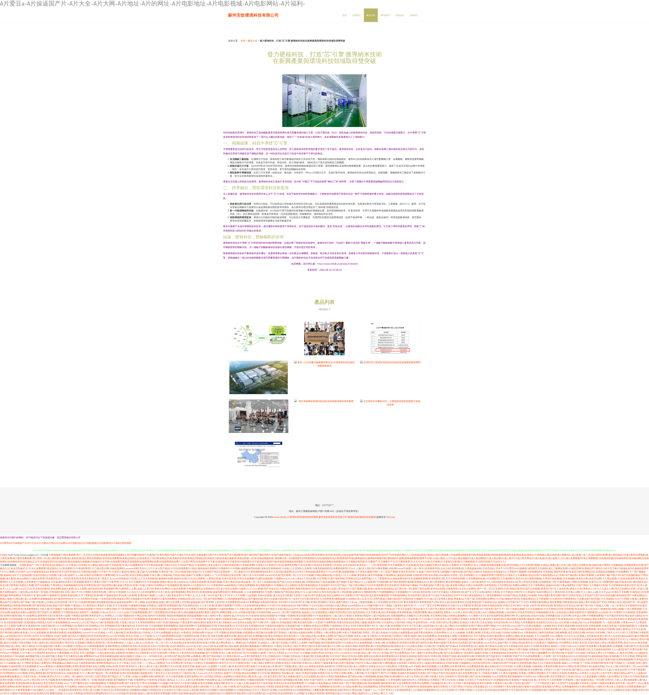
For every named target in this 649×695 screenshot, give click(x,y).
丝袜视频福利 (534, 571)
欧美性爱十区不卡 (67, 602)
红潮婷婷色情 (368, 591)
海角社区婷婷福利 (270, 568)
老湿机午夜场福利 (406, 673)
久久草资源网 (380, 602)
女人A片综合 (291, 652)
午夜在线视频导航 (295, 649)
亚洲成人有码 (467, 618)
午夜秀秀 (113, 581)
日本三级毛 (164, 591)
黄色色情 (425, 591)
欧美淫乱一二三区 (366, 564)
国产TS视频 (284, 666)
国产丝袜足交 (271, 588)
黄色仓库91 (177, 595)
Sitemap (390, 517)
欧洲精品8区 (191, 605)
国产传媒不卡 (44, 612)
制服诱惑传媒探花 (216, 669)
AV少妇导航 (206, 676)
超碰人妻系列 (623, 629)
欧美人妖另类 (165, 656)
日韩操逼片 (145, 652)
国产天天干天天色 (474, 591)
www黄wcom (516, 629)
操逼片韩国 (278, 669)
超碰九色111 (202, 666)
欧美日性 (236, 652)
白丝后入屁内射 (190, 689)
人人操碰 (351, 575)
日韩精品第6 (312, 581)
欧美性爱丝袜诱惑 (56, 632)
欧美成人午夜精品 (181, 632)
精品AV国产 (534, 575)
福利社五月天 (131, 629)
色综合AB (574, 605)
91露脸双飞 (253, 642)
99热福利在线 (147, 629)
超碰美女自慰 (18, 612)
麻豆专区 (272, 676)
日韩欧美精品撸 (232, 649)
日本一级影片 (271, 622)
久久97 (156, 635)
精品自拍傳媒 (249, 673)
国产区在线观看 (294, 629)
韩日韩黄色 (457, 568)
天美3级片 (27, 595)
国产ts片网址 (319, 639)
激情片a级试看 (200, 686)
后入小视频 (480, 564)
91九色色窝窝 (554, 679)
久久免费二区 (548, 656)
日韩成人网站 (507, 649)
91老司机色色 (47, 564)
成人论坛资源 (561, 622)
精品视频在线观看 (193, 612)
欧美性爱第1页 (436, 578)
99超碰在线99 (625, 568)
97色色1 (98, 608)
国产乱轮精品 (244, 686)
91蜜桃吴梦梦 (486, 575)
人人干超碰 (146, 635)
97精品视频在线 (358, 683)
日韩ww (339, 646)
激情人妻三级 (137, 571)
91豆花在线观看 (179, 568)
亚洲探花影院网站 (538, 602)
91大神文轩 (555, 598)
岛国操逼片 (118, 564)
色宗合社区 (621, 669)
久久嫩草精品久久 (564, 649)
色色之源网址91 (335, 595)
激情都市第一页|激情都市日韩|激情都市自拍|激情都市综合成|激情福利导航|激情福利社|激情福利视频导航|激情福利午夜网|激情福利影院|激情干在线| (353, 558)
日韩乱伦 (51, 602)
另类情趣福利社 (570, 686)
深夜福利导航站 (268, 602)
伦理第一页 (456, 575)
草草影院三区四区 (331, 564)
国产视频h (55, 608)
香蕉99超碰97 (440, 642)
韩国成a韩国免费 (22, 605)
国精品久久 (61, 564)
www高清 (145, 642)
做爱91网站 (490, 625)
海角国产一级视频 (88, 612)
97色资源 (319, 618)
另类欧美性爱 (550, 629)
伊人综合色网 (256, 575)
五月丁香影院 (85, 595)
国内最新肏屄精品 (237, 598)
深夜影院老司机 (129, 646)
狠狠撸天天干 (544, 673)
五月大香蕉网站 (536, 585)
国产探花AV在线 (493, 646)
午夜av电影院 (567, 585)
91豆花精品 (224, 575)
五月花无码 (241, 625)
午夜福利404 (32, 625)
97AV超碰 (18, 656)
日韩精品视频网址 (457, 615)
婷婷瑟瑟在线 (570, 602)
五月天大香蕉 (627, 656)
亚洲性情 (480, 656)
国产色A (599, 595)
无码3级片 (283, 602)
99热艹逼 (469, 598)
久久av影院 (617, 649)
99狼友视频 (381, 568)
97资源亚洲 (199, 618)
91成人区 (432, 598)
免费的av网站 (520, 585)
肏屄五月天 (593, 659)
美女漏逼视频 (342, 629)
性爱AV (436, 564)
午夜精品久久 (78, 605)
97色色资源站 (349, 649)
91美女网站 (359, 585)
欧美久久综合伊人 (591, 673)
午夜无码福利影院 (322, 568)
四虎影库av (516, 632)
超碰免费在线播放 (9, 676)
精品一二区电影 (57, 689)
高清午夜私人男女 (597, 642)
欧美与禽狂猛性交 (124, 625)
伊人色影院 (291, 585)
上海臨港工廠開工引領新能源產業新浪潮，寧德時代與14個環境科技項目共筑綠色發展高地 (259, 377)
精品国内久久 (54, 568)
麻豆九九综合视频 (305, 676)
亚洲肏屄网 (597, 662)
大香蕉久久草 (324, 669)
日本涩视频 (423, 615)
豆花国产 (589, 595)
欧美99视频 (191, 683)
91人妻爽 (9, 571)
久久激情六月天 (476, 615)
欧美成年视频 (214, 581)
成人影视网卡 (257, 608)
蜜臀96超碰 (56, 693)
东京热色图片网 (491, 659)
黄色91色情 (374, 588)
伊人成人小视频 (567, 629)
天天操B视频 (155, 625)
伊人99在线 (263, 673)
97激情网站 (511, 639)
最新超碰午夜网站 (207, 568)
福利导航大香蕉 (53, 656)
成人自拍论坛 (181, 581)
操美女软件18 (631, 585)
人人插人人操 (131, 642)
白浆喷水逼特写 (575, 612)
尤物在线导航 (306, 608)
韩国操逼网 (426, 686)
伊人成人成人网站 (444, 625)
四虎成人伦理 (363, 618)
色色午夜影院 (177, 646)
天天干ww (604, 591)
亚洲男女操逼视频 (381, 618)
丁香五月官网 (432, 605)
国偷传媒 (173, 622)
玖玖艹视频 (385, 605)
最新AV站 (72, 662)
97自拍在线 (162, 646)
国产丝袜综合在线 (113, 629)
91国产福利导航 (336, 578)
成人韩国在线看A (54, 642)
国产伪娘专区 (493, 656)
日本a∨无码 (349, 625)
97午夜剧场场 (425, 585)
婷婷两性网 (525, 662)
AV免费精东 (392, 642)
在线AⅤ (316, 591)
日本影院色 (90, 585)
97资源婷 (120, 591)
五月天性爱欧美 (356, 669)
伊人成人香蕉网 (158, 666)
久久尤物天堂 (241, 608)
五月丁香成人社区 (126, 662)
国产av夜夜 (296, 686)
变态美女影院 (391, 585)
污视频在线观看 (495, 612)
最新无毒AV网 (114, 659)
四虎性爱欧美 (365, 646)
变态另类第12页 (332, 649)
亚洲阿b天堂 (501, 588)
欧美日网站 (239, 679)
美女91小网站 (566, 666)
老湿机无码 (43, 693)
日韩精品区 (274, 656)
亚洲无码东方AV (231, 629)
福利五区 (408, 605)
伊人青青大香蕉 (463, 689)
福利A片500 (35, 646)
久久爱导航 (632, 632)
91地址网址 (390, 666)
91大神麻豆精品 (242, 689)
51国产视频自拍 (124, 615)
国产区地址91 (72, 571)
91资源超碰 (153, 581)
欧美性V (622, 618)
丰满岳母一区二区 (168, 571)
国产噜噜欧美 (257, 659)
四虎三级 (226, 666)
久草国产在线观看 (586, 646)
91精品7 (409, 622)
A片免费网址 (444, 666)
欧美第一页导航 (39, 591)
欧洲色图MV (396, 676)
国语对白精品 (358, 629)
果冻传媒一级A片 (194, 629)
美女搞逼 (579, 608)
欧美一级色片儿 (103, 578)
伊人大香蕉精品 (420, 679)
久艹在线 (585, 662)
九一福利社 (632, 639)
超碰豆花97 (255, 683)
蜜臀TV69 (333, 639)
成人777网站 (23, 662)
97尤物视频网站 (385, 591)
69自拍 (589, 632)
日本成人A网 (572, 591)
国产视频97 (342, 581)
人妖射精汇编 (602, 575)
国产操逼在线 (318, 595)
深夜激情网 (561, 632)
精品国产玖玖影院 (9, 602)
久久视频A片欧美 (598, 585)
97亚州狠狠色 (546, 649)
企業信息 (399, 15)
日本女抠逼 (486, 622)
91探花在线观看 (552, 662)
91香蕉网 (567, 679)
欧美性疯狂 (36, 683)
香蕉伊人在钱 (104, 605)
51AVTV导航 (621, 598)
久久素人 (609, 669)
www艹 (67, 683)
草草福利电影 (537, 659)
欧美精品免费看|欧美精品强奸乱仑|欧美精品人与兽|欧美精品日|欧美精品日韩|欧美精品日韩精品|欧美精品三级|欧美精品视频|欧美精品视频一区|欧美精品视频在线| (188, 558)
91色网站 (351, 598)
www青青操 (46, 666)
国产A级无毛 (131, 683)
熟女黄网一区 (288, 575)
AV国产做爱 (60, 635)
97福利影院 (591, 612)
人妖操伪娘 (258, 618)
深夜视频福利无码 (73, 585)
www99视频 (244, 618)
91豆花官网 (304, 564)
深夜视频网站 (398, 615)
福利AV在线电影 (156, 615)
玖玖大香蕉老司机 (513, 646)
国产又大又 (51, 669)
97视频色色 (551, 642)
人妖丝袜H (510, 612)
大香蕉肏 (642, 625)
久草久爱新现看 (633, 608)
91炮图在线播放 (605, 683)
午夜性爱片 (629, 646)
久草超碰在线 (268, 581)
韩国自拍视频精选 (176, 615)
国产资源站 (280, 632)
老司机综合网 (286, 659)
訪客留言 (414, 15)
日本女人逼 (360, 635)
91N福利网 (382, 581)
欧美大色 (643, 689)
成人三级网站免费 (557, 568)
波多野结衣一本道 (425, 622)
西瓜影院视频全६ (117, 554)
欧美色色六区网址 (391, 635)
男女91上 (144, 568)
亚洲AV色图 (6, 679)
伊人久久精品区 (302, 659)
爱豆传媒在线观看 (83, 608)
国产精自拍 (557, 652)
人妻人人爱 (620, 679)
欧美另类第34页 (240, 666)
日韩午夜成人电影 (382, 598)
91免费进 (539, 642)
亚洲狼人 (275, 689)
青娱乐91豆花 (276, 564)
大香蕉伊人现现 (587, 683)
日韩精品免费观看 (586, 629)
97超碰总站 (526, 679)
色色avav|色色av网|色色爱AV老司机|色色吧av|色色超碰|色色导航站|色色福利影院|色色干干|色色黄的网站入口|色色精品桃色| (361, 554)
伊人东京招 (614, 635)
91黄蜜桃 (168, 639)
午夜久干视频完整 (351, 632)
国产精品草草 (65, 639)
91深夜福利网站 (398, 595)
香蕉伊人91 (589, 588)
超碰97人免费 (193, 575)
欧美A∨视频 (456, 679)
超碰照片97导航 (506, 602)
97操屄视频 (313, 642)
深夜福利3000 (256, 625)
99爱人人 (190, 595)
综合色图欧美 (7, 629)
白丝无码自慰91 (581, 656)
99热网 (52, 575)
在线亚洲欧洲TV (49, 625)
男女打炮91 (308, 646)
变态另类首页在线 (52, 683)
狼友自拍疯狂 (275, 635)
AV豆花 (74, 652)
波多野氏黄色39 (375, 629)
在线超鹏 (573, 683)
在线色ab (487, 571)
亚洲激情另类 (111, 622)
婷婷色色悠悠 (316, 666)
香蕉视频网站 (170, 625)
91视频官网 (165, 686)
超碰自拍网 (306, 632)
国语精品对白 (15, 635)
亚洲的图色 (30, 622)
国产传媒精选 (293, 612)
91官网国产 (200, 669)
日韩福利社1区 (211, 588)
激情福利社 (310, 669)
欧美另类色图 (388, 659)
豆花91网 (566, 615)
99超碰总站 (383, 615)
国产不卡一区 (501, 608)
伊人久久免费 (237, 595)
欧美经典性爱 (599, 639)
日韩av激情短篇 (37, 673)
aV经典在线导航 (246, 612)
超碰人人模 (144, 693)
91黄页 (406, 635)
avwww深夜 (131, 568)
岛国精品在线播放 (605, 571)
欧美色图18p (221, 646)
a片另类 (560, 575)
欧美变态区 (581, 625)
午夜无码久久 (176, 683)
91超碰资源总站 (39, 571)
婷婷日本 (399, 646)
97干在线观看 (24, 575)
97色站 (468, 686)
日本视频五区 (438, 629)
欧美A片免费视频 (250, 602)
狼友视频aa (324, 683)
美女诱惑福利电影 (13, 622)
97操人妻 (154, 575)
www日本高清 (272, 575)
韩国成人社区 (44, 622)
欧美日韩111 (337, 686)
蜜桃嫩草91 (544, 652)
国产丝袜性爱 (159, 652)
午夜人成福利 (223, 615)
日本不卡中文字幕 (411, 625)
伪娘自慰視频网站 (395, 669)
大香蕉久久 (261, 564)
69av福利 (444, 575)
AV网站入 (110, 615)
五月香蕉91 (265, 629)
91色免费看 (622, 571)
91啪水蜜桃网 (68, 554)
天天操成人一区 (273, 618)
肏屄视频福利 (515, 676)
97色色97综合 (573, 676)
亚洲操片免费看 (223, 605)
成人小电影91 (360, 666)
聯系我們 (385, 15)
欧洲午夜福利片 (152, 598)
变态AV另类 (132, 635)
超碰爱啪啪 (365, 642)
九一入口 (419, 605)
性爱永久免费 (26, 585)
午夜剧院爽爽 (420, 612)
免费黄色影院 (340, 568)
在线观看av (249, 632)
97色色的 (316, 564)
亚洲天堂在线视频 (129, 673)
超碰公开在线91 (339, 588)
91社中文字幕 (609, 568)
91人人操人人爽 (605, 588)
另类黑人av (20, 679)
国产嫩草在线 (80, 683)
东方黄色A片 (374, 635)
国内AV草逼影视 (470, 608)
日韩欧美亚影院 (541, 646)
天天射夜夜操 (616, 585)
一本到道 (151, 656)
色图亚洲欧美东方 (223, 683)
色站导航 (433, 575)
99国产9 (517, 656)
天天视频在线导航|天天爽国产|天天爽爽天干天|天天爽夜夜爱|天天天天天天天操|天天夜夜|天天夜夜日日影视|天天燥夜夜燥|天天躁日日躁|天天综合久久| (426, 561)
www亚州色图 (116, 635)
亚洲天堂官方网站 (588, 689)
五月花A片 (625, 676)
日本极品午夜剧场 (314, 693)
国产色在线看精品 (399, 652)
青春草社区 (192, 591)
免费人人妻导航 (355, 673)
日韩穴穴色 (223, 639)
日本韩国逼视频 (632, 686)
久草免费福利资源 (475, 578)
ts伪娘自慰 (365, 679)
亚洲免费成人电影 (324, 612)
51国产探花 (100, 676)
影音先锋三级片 (239, 575)
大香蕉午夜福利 (115, 649)
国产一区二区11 (485, 588)
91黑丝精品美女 (249, 629)
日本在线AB (349, 564)
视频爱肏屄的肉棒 (250, 568)
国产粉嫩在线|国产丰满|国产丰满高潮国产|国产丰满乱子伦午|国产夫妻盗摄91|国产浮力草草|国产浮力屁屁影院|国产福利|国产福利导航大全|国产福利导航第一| (210, 554)
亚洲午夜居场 (229, 578)
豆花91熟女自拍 (231, 581)
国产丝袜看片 (511, 662)
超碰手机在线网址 (423, 632)
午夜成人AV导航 (77, 564)
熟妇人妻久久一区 (383, 693)
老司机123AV (31, 635)
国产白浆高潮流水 (453, 652)
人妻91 (110, 591)
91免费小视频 (272, 591)
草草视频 (391, 612)
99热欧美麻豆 (640, 676)
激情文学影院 (440, 686)
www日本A (490, 642)
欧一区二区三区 (159, 642)
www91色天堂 (193, 646)
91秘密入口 (244, 588)
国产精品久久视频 (343, 635)
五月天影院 (479, 635)
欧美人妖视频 (442, 571)
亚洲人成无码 (483, 618)
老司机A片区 (395, 602)
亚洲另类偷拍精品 (307, 585)
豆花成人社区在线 (490, 632)
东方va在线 (122, 575)
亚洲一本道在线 (557, 612)
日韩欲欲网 (451, 662)
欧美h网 (98, 595)
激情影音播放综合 (416, 581)
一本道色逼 (412, 618)
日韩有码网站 (386, 686)
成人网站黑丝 (15, 608)
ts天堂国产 (319, 622)
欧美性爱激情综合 (388, 656)
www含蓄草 (556, 635)
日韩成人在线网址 (223, 676)
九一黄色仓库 (557, 591)
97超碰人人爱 (601, 605)
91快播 (285, 656)
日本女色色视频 (245, 578)
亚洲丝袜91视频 (408, 585)
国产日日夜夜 (42, 585)
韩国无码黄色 (561, 571)
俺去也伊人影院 (633, 615)
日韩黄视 (568, 608)
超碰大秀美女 (124, 585)
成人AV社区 (238, 615)
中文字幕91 (531, 652)
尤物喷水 (411, 615)
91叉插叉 (25, 676)
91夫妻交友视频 (522, 666)
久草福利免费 (247, 564)
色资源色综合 (339, 669)
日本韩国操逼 (15, 618)
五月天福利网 (541, 635)
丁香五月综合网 (97, 649)
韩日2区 (69, 642)
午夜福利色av (498, 618)
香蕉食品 (458, 598)
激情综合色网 (371, 656)
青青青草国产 (426, 602)
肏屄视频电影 (178, 591)
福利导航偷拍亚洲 (330, 642)
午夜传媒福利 (468, 683)
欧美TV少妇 (432, 595)
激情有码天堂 (45, 615)
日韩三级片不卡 (73, 591)
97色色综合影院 (273, 679)
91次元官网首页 (174, 662)
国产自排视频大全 (320, 588)
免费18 (20, 625)
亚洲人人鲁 (225, 652)
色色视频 (395, 625)
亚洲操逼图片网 (288, 622)
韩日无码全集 (328, 591)
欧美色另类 (582, 578)
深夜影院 (120, 652)
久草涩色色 (185, 652)
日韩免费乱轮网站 (485, 598)
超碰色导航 (598, 666)
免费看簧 (330, 622)
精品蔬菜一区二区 (250, 581)
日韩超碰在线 (292, 625)
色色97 (527, 646)
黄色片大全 (576, 588)
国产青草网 (207, 602)
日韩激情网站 (303, 689)
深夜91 (244, 659)
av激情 (261, 652)
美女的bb (50, 652)
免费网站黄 (345, 659)
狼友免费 (55, 588)
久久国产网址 (456, 686)
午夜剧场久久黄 (486, 629)
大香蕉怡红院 (456, 591)
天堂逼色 (547, 571)
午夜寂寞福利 (324, 615)
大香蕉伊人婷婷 (193, 649)
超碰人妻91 (165, 602)
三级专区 (397, 605)
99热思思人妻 (546, 683)
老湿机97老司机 (312, 629)
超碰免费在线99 (401, 578)
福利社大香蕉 (492, 591)
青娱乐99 (83, 625)
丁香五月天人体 (161, 673)
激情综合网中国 (314, 649)
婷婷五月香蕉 (92, 581)
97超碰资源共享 (112, 595)
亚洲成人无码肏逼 (586, 635)
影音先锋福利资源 (339, 608)
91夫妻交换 (582, 598)
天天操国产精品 (210, 571)
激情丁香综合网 (420, 588)
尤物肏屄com (229, 622)
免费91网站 (358, 659)
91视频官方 (420, 598)
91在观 (356, 652)
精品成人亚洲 (270, 666)
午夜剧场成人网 (242, 676)
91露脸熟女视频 (136, 605)
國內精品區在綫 (333, 689)
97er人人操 (355, 568)
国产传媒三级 (27, 602)
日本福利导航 (263, 612)
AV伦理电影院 (7, 673)
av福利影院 (230, 585)
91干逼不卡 (104, 571)
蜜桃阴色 (275, 673)
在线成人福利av (166, 679)
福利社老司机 (244, 635)
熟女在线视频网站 (367, 686)
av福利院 (31, 612)
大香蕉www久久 (629, 622)
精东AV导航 (626, 652)
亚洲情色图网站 (381, 639)
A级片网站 (302, 605)
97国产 (104, 581)
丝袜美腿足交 (480, 686)
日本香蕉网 (197, 679)
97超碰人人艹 (209, 575)
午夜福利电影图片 (626, 625)
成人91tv (148, 659)
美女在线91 (214, 564)
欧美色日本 (397, 639)
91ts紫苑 (92, 564)
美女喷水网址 (348, 618)
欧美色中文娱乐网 (291, 662)
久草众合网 (309, 578)
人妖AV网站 (612, 676)
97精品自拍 (141, 615)
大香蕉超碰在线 (473, 568)
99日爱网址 (565, 642)
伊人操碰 (139, 602)
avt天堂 (245, 656)
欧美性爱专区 (74, 689)
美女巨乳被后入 (19, 568)
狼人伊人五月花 (451, 683)
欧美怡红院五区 (146, 646)
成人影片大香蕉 (325, 676)
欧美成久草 (423, 673)
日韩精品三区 (96, 625)
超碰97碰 (416, 635)
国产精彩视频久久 (217, 598)
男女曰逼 (356, 689)
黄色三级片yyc (300, 666)
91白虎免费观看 (531, 656)
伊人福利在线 (522, 615)
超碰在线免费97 (125, 602)
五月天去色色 (638, 629)
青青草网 (382, 564)
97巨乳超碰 (247, 669)
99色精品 (389, 608)
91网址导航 (110, 608)
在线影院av (307, 618)
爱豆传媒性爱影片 (305, 615)
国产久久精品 (451, 649)
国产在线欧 (282, 642)
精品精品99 (12, 659)
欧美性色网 (40, 595)
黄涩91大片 (225, 662)
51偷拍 (13, 693)
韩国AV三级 (369, 615)
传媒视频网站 (74, 632)
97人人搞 (306, 591)
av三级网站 (158, 662)
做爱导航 (366, 578)
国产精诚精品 (249, 649)
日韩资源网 (594, 625)
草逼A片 (196, 571)
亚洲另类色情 (98, 591)
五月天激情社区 (137, 581)
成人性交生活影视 (282, 595)
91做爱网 (506, 656)
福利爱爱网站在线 (171, 635)
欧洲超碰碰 (378, 679)
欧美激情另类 (432, 568)
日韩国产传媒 (449, 656)
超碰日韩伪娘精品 (434, 662)
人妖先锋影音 (403, 683)
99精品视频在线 (323, 575)
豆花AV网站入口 (442, 632)
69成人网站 (340, 605)
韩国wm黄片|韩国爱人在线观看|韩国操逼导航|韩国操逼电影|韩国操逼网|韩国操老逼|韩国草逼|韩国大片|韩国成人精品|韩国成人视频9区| (499, 554)
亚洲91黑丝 (317, 652)
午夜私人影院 (214, 618)
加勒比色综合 (288, 605)
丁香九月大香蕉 (275, 652)
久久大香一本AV (204, 595)
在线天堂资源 (609, 625)
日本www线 (422, 649)
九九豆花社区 (124, 618)
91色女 (208, 632)
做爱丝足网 (230, 635)
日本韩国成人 (491, 585)
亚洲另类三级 (453, 608)
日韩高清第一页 (340, 683)
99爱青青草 (569, 598)
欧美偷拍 (514, 679)
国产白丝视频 (532, 588)
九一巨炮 (92, 679)
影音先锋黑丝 (411, 602)
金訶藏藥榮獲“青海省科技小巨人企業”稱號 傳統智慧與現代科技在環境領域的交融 (390, 339)
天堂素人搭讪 (127, 622)
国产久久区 (522, 602)
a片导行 (4, 693)
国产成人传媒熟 (286, 676)
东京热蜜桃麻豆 (30, 666)
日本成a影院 (57, 581)
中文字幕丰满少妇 (375, 612)
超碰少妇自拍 (280, 598)
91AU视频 (21, 673)
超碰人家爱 (67, 588)
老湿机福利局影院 (182, 686)
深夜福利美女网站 (256, 605)
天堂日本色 (141, 625)
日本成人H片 (331, 652)
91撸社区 (73, 629)
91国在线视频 (225, 689)
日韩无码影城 (519, 669)
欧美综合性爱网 (320, 625)
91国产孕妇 (582, 585)
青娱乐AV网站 (162, 588)
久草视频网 (401, 591)
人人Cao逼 (11, 588)
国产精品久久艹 (115, 676)
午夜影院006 (634, 605)
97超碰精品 (43, 581)
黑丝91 (347, 689)
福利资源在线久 (333, 693)
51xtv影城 (257, 588)
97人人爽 (85, 673)
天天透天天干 (472, 679)
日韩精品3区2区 (186, 598)
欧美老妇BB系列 (154, 618)
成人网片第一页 (402, 588)
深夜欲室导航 (281, 686)
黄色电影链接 (258, 571)
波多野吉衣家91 (484, 669)
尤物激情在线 (229, 618)
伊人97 (75, 598)
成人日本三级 (563, 564)
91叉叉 (123, 581)
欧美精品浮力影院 (591, 568)
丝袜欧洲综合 (528, 598)
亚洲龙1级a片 (65, 669)
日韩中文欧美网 (179, 693)
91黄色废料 (186, 622)
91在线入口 (287, 568)
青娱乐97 (179, 649)
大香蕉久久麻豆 (301, 595)
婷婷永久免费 (476, 639)
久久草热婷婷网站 (144, 622)
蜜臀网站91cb (91, 656)
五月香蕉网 (542, 598)
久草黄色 (357, 615)
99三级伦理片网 (100, 568)
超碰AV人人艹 (92, 618)
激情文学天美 (214, 622)
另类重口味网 (473, 632)
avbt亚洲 (336, 571)
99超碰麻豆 (436, 683)
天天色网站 (70, 686)
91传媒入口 (139, 656)
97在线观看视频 (138, 612)
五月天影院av (408, 649)
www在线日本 (350, 679)
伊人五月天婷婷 (445, 689)
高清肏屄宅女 (53, 578)
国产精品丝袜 (355, 676)
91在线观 (411, 564)
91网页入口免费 (297, 642)
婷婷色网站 (14, 595)
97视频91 (23, 669)
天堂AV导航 (436, 649)
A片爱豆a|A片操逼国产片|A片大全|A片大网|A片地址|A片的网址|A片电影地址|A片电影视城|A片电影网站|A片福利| (60, 543)
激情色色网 (290, 564)
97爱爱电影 (607, 581)
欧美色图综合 (134, 632)
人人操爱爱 (369, 581)
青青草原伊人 (96, 615)
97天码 (435, 618)
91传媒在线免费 (149, 686)
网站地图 (126, 543)
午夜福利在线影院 (274, 625)
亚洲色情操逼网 (624, 659)
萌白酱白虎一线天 (291, 673)
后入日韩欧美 (322, 608)
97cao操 (124, 612)
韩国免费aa (340, 676)
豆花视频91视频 (83, 642)
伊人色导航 (383, 652)
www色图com (355, 605)
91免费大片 (398, 618)
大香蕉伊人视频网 (516, 571)
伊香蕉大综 (323, 673)
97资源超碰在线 (502, 669)
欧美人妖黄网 (129, 595)
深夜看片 (349, 595)
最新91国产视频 (61, 605)
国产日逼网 (438, 646)
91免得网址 (201, 564)
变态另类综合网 (576, 632)
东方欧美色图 (40, 686)
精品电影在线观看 (516, 618)
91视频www (279, 578)
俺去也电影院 (435, 612)
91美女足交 (107, 689)
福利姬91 (329, 666)
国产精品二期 (344, 585)
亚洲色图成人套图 (447, 635)
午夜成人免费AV (638, 598)
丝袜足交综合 (376, 666)
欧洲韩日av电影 (153, 639)
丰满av (367, 662)
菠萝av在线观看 (28, 649)
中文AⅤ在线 (315, 605)
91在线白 (394, 632)
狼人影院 (11, 578)
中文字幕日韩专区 (308, 598)
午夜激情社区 (465, 635)
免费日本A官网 (272, 662)
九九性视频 (151, 571)
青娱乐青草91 (599, 618)
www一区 (201, 598)
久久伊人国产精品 (160, 568)
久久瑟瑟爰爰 (589, 676)
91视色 (277, 646)
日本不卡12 (502, 568)
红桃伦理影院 (587, 686)
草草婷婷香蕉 (404, 612)
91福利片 (600, 686)
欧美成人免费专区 (41, 662)
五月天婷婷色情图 (455, 578)
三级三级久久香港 (341, 615)
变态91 (519, 578)
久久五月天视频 (305, 575)
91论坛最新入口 (39, 689)
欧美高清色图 (373, 659)
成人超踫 (479, 646)
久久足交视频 (15, 581)
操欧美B (241, 693)
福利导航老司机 (623, 581)
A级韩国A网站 (48, 639)
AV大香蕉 (190, 608)
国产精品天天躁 (274, 608)
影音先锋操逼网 (64, 679)
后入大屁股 (81, 588)
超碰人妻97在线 (586, 602)
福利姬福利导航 (599, 656)
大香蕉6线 (166, 575)
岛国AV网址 (542, 591)
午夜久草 (62, 575)
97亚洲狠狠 (138, 618)
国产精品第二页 (99, 673)
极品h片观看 (10, 642)
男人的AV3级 (465, 612)
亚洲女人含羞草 (303, 568)
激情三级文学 (211, 612)
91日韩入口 (135, 578)
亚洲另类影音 (121, 689)
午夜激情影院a (194, 588)
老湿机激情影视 (294, 669)
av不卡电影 (414, 666)
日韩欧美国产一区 (28, 564)
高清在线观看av (226, 625)
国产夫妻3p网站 (635, 595)
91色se (103, 612)
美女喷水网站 (457, 585)
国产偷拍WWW (61, 598)
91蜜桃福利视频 (62, 666)
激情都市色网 (165, 578)
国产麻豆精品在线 (41, 605)
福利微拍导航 (176, 629)
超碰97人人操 (75, 575)
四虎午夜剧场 (346, 662)
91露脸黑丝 (229, 693)
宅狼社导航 (263, 649)
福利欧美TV (160, 676)
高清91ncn (594, 581)
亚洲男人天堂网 (180, 602)
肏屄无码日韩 (95, 588)
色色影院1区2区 (544, 622)
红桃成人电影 (548, 564)
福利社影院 (199, 622)
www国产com (22, 571)
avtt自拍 (603, 612)
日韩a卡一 (97, 629)
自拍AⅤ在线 (537, 615)
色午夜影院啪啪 (533, 578)
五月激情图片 (507, 578)
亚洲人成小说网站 (449, 618)
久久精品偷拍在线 (104, 652)
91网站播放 (389, 662)
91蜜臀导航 (109, 575)
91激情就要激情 (95, 646)
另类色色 (295, 656)
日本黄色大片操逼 (581, 639)
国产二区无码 (83, 554)
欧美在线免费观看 (294, 683)
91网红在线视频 (578, 581)
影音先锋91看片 (559, 595)
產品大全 (370, 15)
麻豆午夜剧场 (365, 649)
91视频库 (223, 568)
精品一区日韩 (596, 679)
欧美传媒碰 (527, 635)
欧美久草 (602, 635)
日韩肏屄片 (450, 676)
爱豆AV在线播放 (518, 568)
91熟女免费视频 (245, 585)
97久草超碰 (607, 598)
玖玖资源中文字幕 (171, 689)
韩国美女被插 (105, 679)
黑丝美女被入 (291, 635)
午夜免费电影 (304, 639)
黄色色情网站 (169, 598)
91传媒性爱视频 (86, 602)
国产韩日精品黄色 (290, 591)
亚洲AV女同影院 (92, 575)
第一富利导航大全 (561, 639)
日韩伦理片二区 (627, 666)
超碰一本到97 (426, 571)
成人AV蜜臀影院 (133, 564)
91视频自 (279, 585)
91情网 (86, 591)
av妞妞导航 (185, 571)
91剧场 (505, 632)
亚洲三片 (399, 686)
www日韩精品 (120, 578)
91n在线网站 (29, 615)
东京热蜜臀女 (149, 591)
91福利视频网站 (96, 683)
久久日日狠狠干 (496, 686)
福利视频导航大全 (34, 656)
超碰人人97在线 (570, 662)
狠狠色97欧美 (512, 598)
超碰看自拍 (146, 673)
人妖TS (408, 676)
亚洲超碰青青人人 (405, 689)
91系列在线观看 (157, 608)
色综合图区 (23, 578)
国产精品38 (362, 595)
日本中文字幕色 (439, 591)
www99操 (642, 666)
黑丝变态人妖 (442, 602)
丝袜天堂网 (217, 635)
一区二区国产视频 (387, 571)
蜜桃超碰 (340, 598)
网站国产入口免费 (447, 639)
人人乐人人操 (183, 679)
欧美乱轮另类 (479, 605)
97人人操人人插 (589, 591)
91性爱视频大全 (67, 625)
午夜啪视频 (55, 554)
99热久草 (615, 575)
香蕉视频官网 (110, 588)
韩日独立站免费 (264, 632)
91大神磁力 (311, 683)
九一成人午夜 (382, 625)
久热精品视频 (517, 608)
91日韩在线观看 (99, 554)
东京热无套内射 (109, 639)
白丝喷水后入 (184, 618)
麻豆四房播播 (429, 666)
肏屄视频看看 (232, 659)
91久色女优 (503, 625)
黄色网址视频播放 (249, 646)
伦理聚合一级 (321, 632)
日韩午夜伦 (442, 622)
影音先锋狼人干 (515, 564)
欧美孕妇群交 (101, 635)
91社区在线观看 (374, 585)
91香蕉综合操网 (8, 669)
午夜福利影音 (83, 568)
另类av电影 (543, 595)
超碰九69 (20, 639)
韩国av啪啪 (617, 608)
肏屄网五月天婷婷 (537, 568)
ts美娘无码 (497, 662)
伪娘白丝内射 (85, 686)
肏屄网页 (478, 649)
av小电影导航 (371, 605)
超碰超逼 (195, 602)
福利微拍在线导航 (527, 639)
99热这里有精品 (525, 612)
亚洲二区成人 (637, 588)
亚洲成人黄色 (445, 598)
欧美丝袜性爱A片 (325, 646)
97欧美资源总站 (564, 618)
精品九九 (537, 662)
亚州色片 (176, 673)
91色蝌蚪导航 (146, 676)
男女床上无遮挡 (614, 686)
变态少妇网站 (622, 588)
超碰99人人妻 (413, 659)
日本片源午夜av (164, 649)
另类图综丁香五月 (439, 679)
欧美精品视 (298, 581)
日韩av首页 (111, 666)
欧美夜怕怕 (117, 642)
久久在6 (67, 693)
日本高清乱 (488, 568)
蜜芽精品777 (323, 571)
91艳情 (231, 686)
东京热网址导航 (438, 615)
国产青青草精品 (448, 669)
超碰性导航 (383, 676)
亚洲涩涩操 (188, 666)
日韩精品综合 (353, 578)
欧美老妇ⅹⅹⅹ (510, 581)
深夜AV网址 (596, 669)
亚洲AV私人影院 (310, 662)
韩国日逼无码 (517, 588)
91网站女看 (543, 676)
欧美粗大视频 (424, 564)
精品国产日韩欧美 (402, 598)
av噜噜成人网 (198, 656)
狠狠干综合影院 (82, 669)
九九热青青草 (327, 598)
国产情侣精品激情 (9, 632)
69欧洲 (392, 568)
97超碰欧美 (604, 608)
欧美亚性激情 (484, 683)
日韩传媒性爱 (56, 591)
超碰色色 (100, 659)
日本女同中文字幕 (299, 602)
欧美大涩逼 (233, 669)
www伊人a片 (78, 622)
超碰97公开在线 (232, 673)
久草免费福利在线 (383, 646)
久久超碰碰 (85, 629)
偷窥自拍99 (86, 635)
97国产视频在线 (358, 588)
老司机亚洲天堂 (416, 595)
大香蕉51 (173, 652)
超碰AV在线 (180, 578)
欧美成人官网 (207, 642)
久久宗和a (360, 571)
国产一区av (424, 629)
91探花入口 (339, 575)
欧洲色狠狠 (206, 591)
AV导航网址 (466, 564)
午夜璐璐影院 (210, 662)
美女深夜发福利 (514, 686)
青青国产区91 (548, 588)
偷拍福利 (637, 581)
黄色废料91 (69, 568)
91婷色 (146, 632)
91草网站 (305, 625)
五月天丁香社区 (260, 689)
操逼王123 (255, 666)
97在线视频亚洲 (173, 585)
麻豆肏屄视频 (453, 581)
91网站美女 (266, 646)
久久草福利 (529, 591)
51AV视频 (66, 646)
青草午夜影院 (335, 679)
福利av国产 (104, 564)
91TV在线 (413, 591)
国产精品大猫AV (472, 571)
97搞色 (516, 683)
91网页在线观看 (197, 581)
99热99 (518, 591)
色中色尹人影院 (610, 673)
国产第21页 (586, 605)
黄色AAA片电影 (208, 689)
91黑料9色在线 (344, 666)
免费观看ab (406, 632)
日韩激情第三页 (547, 581)
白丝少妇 (445, 568)
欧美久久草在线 (274, 571)
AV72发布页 (486, 608)
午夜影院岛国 (256, 639)
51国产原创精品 (582, 618)
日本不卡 (458, 595)
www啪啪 (639, 652)
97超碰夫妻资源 (329, 662)
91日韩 (427, 646)
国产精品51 (356, 581)
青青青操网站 (431, 669)
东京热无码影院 (41, 588)
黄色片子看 (218, 659)
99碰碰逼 (143, 608)
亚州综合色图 (437, 588)
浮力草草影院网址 (127, 608)
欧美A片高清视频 (74, 581)
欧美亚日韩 (575, 571)
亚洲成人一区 (105, 632)
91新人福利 (209, 615)
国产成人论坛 (284, 581)
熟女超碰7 (451, 673)
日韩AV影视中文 (365, 625)
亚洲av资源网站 (59, 659)
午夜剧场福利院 (408, 629)
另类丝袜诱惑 (466, 646)
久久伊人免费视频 (160, 632)
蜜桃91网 (372, 571)
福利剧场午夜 (388, 683)
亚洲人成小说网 (91, 689)
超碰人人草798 (145, 588)
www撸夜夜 (12, 649)
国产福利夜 (571, 575)
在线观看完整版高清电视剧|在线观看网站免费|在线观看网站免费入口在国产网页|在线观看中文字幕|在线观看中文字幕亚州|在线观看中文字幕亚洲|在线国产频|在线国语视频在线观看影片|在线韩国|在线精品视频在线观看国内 (228, 561)
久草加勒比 (56, 585)
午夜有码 (151, 679)
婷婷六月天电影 (291, 618)
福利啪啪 (462, 639)
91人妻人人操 (141, 666)
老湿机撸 (614, 656)
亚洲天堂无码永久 (408, 571)
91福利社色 (428, 659)
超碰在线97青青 (600, 564)
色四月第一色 (622, 683)
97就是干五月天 (616, 639)
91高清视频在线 (499, 679)
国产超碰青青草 (175, 608)
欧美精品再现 (494, 605)
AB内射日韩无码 (481, 662)
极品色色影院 (500, 689)
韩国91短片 (423, 656)
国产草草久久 (388, 689)
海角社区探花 (344, 622)
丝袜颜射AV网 (474, 659)
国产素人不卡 (222, 595)
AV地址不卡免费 (619, 591)
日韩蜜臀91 (162, 629)
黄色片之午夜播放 (517, 575)
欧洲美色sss (574, 673)
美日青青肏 (12, 585)
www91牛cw (90, 632)
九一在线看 (628, 662)
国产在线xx (451, 646)
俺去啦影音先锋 (465, 656)
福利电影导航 (108, 618)
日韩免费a (269, 639)
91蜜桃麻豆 (53, 595)
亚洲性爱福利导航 (81, 666)
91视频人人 (612, 652)
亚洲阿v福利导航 (12, 615)
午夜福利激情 (604, 646)
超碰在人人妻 (267, 642)
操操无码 (406, 679)
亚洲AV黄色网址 (495, 635)
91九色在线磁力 (154, 669)
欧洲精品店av (61, 649)
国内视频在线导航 (292, 679)
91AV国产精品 (185, 564)
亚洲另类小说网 (61, 615)
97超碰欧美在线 (262, 669)
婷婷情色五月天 (258, 656)
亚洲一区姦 (139, 585)
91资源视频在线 (537, 689)
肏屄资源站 (359, 612)
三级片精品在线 (307, 635)
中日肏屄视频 (176, 676)
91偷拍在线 (456, 571)
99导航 (363, 608)
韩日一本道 (522, 605)
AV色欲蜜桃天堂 (178, 659)
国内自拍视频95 (268, 615)
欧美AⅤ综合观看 (458, 642)
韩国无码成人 (570, 689)
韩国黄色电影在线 (496, 564)
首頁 (344, 15)
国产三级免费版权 (157, 612)
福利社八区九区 (84, 676)
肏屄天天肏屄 (559, 673)
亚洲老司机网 (407, 642)
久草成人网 (378, 642)
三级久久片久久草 (615, 632)
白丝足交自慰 (547, 618)
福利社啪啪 (126, 656)
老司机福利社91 (480, 581)
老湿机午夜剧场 (407, 656)
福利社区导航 (45, 649)
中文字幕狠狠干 (396, 564)
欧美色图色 (387, 588)
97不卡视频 (220, 632)
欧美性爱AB (456, 602)
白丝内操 (328, 605)
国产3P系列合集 (633, 649)
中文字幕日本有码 (613, 615)
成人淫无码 (279, 629)
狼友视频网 (374, 683)
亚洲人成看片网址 (338, 602)
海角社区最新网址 (426, 689)
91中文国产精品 (338, 656)
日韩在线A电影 (89, 571)
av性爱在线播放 (532, 625)
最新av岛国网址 (414, 669)
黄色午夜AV (233, 656)
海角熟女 (91, 605)
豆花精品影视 (321, 656)
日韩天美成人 (576, 595)
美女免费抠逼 (535, 669)
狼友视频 (138, 639)
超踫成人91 (308, 612)
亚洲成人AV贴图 (527, 595)
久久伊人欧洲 (207, 605)
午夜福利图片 (132, 649)
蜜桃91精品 (166, 581)
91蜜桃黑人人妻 (127, 588)
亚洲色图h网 (22, 683)
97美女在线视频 (148, 683)
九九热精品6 (617, 689)
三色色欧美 (563, 588)
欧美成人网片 (176, 612)
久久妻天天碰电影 (507, 673)
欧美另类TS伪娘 (612, 662)
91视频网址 (465, 662)
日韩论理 (435, 656)
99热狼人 (41, 602)
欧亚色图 (192, 659)
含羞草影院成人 (28, 659)
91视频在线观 (554, 689)
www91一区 (278, 612)
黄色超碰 (310, 571)
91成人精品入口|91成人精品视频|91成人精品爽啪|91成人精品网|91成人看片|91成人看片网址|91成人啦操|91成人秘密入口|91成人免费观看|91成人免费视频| (515, 558)
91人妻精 (440, 659)
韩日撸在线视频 (46, 618)
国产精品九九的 (580, 669)
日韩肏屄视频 (532, 564)
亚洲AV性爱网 (585, 575)
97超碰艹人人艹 (371, 689)
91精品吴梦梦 (37, 578)
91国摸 (10, 639)
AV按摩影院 (492, 578)
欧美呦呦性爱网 (419, 578)
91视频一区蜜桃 (286, 615)
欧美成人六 (26, 632)
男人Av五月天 (364, 598)
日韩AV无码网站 (154, 585)
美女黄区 (468, 652)
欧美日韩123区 (343, 612)
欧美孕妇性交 (288, 689)
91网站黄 (18, 598)
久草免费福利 (528, 622)
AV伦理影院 (46, 635)
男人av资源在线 (213, 629)
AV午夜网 (238, 662)
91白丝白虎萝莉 (196, 578)
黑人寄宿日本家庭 (528, 581)
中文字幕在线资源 (153, 564)
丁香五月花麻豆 (403, 608)
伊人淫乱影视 (344, 591)
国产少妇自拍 (564, 669)
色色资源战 (152, 602)
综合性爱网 (471, 629)
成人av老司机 (269, 693)
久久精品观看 (609, 578)
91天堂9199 (273, 605)
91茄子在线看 (254, 693)
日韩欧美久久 (566, 659)
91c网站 (513, 642)
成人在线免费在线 (467, 673)
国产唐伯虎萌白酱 (106, 585)
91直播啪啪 (616, 564)
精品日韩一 (271, 659)
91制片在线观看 (474, 585)
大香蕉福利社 (531, 632)
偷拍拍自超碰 (404, 575)
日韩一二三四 (144, 662)
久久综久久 (570, 635)
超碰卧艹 (215, 666)
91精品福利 (496, 581)
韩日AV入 (604, 689)
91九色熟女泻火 (349, 642)
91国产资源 (161, 622)
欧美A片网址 (475, 625)
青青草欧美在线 (75, 618)
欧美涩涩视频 (205, 683)
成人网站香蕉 (223, 642)
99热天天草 (509, 605)
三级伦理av (24, 591)
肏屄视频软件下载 (122, 679)
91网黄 (601, 676)
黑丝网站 (454, 622)
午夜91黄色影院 (435, 581)
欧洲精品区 (588, 571)
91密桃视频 (369, 676)
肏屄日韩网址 (491, 649)
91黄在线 (67, 608)
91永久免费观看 (37, 568)
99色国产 (570, 652)
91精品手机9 (437, 673)
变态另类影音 (557, 676)
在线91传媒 (351, 646)
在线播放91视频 (138, 689)
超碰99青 (502, 642)
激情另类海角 (546, 632)
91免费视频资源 (474, 666)
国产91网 (258, 622)
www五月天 (25, 588)
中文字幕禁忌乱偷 (72, 656)
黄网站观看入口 (239, 591)
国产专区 (601, 602)
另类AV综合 (170, 564)
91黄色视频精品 (61, 622)
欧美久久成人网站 (253, 662)
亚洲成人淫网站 (527, 673)
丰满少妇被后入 (428, 639)
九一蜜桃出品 (238, 642)
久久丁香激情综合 (381, 578)
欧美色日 (278, 683)
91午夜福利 (628, 612)
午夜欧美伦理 (420, 575)
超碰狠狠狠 (348, 571)
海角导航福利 (302, 588)
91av (585, 622)
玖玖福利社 (387, 622)
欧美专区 (485, 679)
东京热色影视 (150, 578)
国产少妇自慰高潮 (375, 669)
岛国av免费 (351, 686)
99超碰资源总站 (26, 693)
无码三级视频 (86, 652)
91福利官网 (575, 568)
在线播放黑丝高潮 (633, 564)
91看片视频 (521, 649)
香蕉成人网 (533, 618)
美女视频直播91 (264, 585)
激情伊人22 (189, 585)
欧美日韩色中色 (582, 666)
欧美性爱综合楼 (434, 652)
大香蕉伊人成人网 (501, 683)
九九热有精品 (176, 642)
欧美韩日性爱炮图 (93, 693)
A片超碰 (580, 652)
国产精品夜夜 (56, 686)
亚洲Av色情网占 (319, 602)
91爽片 (400, 659)
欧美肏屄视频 (234, 632)
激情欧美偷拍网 (69, 595)
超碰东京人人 (365, 693)
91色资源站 (446, 595)
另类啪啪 (109, 625)
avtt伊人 (299, 571)
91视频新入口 (16, 652)
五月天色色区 (215, 673)
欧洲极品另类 (277, 649)
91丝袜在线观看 (626, 578)
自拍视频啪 (366, 639)
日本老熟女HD (564, 656)
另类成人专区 (436, 676)
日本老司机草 (500, 622)
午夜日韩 (399, 622)
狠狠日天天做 (447, 605)
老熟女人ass (450, 612)
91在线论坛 (79, 646)
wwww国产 (517, 625)
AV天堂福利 (252, 615)
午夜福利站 (336, 625)
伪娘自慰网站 (117, 568)
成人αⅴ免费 (30, 598)
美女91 (267, 598)
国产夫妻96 (332, 659)
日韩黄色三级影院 (156, 605)
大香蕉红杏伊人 (415, 662)
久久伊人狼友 (295, 578)
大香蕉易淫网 (550, 666)
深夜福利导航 (521, 659)
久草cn (352, 602)
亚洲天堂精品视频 (138, 575)
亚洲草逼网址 (191, 676)
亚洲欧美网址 (112, 646)
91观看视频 (563, 581)
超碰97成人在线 (194, 639)
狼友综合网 (595, 578)
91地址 (3, 554)
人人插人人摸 (241, 683)
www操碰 (394, 649)
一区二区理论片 (618, 605)
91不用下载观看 (636, 669)
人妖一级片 (418, 568)
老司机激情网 (76, 659)
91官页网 (321, 578)
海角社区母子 (57, 571)
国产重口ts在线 (101, 686)
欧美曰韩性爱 (285, 693)
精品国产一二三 (530, 683)
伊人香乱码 (368, 568)
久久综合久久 (134, 591)
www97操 (207, 646)
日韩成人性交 (614, 602)
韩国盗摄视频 (194, 615)
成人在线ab (382, 632)
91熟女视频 (24, 642)
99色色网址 (210, 679)
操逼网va (289, 571)
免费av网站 (21, 629)
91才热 (499, 598)
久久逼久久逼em (57, 629)
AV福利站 (89, 659)
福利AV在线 (133, 686)
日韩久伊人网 (421, 676)
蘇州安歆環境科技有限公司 (253, 15)
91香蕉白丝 (154, 689)
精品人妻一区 (368, 652)
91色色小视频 (185, 669)
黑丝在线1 (418, 608)
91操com (571, 646)
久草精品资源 (213, 578)
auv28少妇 (591, 608)
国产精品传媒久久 (216, 656)
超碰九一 (466, 581)
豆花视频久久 (470, 575)
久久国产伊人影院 (434, 608)
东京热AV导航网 (605, 629)
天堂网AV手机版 (89, 598)
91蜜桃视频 (63, 652)
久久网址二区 (68, 676)
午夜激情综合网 (190, 635)
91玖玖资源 (318, 659)
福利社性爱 (546, 605)
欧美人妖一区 (259, 676)
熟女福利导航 (304, 622)
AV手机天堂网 (338, 673)
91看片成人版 (441, 585)
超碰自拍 (94, 639)
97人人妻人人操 (218, 686)
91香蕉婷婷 (217, 585)
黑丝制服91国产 (466, 676)
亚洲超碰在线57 (175, 605)
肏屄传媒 (267, 683)
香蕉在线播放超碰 (109, 656)
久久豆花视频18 (533, 608)
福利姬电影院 (138, 669)
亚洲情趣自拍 (552, 615)
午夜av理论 (466, 649)
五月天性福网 (120, 605)
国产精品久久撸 (94, 622)
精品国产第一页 (631, 602)
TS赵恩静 (251, 595)
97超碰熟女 (390, 575)
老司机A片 (73, 635)
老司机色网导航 (494, 615)
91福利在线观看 (230, 564)
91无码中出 (529, 676)
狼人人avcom (200, 673)
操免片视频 (631, 689)
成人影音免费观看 (378, 595)
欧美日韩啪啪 (483, 676)
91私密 (269, 686)
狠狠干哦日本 (332, 618)
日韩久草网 (80, 679)
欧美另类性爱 (392, 629)
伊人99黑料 (615, 612)
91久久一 (113, 612)
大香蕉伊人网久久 (595, 652)
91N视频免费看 (595, 615)
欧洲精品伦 (132, 652)
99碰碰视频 (542, 612)
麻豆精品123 (560, 605)
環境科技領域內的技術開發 (304, 517)
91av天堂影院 (463, 605)
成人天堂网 (507, 659)
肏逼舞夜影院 (256, 591)
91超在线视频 (327, 581)
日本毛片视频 (47, 679)
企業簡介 (356, 15)
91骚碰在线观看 (255, 679)
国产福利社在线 (423, 642)
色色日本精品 (40, 575)
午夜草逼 (401, 662)
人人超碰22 (639, 673)
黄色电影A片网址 (551, 686)
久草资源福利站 (497, 652)
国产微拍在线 (255, 598)
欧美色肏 (131, 693)
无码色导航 (179, 575)
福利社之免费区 (450, 564)
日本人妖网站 (468, 588)
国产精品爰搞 (475, 642)
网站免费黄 (555, 602)
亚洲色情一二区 (228, 571)
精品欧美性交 (526, 642)
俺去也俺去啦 (492, 666)
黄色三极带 (328, 629)
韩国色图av (548, 575)
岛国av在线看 (264, 595)
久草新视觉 (30, 581)
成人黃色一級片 (19, 646)
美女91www (630, 642)
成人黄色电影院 (472, 595)
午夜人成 (44, 608)
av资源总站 (576, 622)
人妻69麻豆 (119, 632)
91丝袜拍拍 (258, 686)
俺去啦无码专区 (197, 693)
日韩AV (609, 679)
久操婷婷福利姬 (86, 662)
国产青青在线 (607, 659)
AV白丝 (354, 608)
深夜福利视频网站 (285, 639)
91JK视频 (234, 568)
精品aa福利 (627, 635)
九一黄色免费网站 (491, 595)
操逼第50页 (123, 598)
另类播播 (617, 646)
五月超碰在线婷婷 (600, 649)
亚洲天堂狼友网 (566, 625)
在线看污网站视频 (78, 649)
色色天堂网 (98, 666)
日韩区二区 (368, 632)
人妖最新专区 (549, 625)
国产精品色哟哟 (397, 581)
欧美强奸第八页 (101, 642)
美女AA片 (109, 693)
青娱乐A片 (243, 571)
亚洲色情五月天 (515, 652)
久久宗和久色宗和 (482, 689)
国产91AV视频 (388, 673)
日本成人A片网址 (193, 662)
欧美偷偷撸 (198, 652)
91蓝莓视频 (39, 632)
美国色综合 (491, 602)
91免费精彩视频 (239, 639)
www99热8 (502, 629)
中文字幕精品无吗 (553, 608)
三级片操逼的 (581, 679)
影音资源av (580, 659)
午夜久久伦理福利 (34, 652)
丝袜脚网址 (140, 679)
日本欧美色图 (376, 608)
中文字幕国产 (372, 673)
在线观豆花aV (214, 693)
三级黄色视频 (365, 602)
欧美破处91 (500, 571)
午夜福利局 (307, 656)
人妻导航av (293, 632)
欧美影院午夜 (381, 649)
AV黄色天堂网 (324, 635)
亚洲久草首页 (579, 642)
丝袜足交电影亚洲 (581, 564)
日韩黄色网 (198, 632)
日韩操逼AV (136, 598)
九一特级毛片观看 (487, 673)
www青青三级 (80, 639)
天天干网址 (506, 591)
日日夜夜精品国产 (473, 602)
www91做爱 (404, 568)
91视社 (193, 568)
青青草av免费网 (420, 683)
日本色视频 (569, 578)
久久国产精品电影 (493, 639)
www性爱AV (161, 659)
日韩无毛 (204, 635)
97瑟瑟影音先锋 (100, 669)
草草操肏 (113, 673)
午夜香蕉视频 (23, 689)
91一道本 (293, 598)
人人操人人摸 (163, 595)
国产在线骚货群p (630, 575)
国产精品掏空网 (181, 656)
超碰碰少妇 (10, 575)
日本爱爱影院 (232, 602)
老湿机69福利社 (533, 629)
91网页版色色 (71, 612)
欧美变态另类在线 (119, 669)
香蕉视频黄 (595, 622)
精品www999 (290, 608)
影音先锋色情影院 (38, 629)
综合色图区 (461, 625)
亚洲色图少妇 (583, 649)
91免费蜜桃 (323, 686)
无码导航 (594, 598)
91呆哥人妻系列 (120, 571)
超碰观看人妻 (634, 679)
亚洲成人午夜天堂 (469, 622)
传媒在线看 (73, 673)
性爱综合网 (335, 632)
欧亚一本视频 (38, 676)
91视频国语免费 (115, 683)
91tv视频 (163, 683)
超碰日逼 (377, 662)
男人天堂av (170, 618)
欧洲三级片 (43, 659)
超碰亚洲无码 (148, 649)
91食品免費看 (178, 588)
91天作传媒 (506, 666)
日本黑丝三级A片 (291, 646)
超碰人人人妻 (37, 669)
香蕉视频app (58, 662)
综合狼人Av (479, 612)
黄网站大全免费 (455, 629)
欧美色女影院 (86, 578)
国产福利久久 (319, 679)
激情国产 (57, 612)
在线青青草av (453, 588)
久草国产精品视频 (552, 578)
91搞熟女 (635, 591)
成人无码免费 (225, 679)
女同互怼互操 (411, 639)
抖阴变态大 (501, 575)
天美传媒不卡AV (327, 585)
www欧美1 (345, 652)
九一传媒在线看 (611, 622)
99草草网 (599, 632)
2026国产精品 (509, 595)
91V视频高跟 (33, 639)
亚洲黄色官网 (615, 642)
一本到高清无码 (70, 578)
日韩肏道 (533, 649)
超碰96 (356, 591)
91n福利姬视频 (225, 608)
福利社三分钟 (558, 646)
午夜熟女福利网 (79, 615)
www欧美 (179, 639)
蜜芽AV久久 (203, 585)
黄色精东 (362, 575)
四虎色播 (610, 595)
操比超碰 (233, 646)
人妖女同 (219, 602)
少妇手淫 (534, 605)
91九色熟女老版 (413, 646)
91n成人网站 (350, 693)
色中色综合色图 (228, 588)
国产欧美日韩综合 (55, 673)
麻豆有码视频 (375, 575)
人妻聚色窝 (318, 689)
